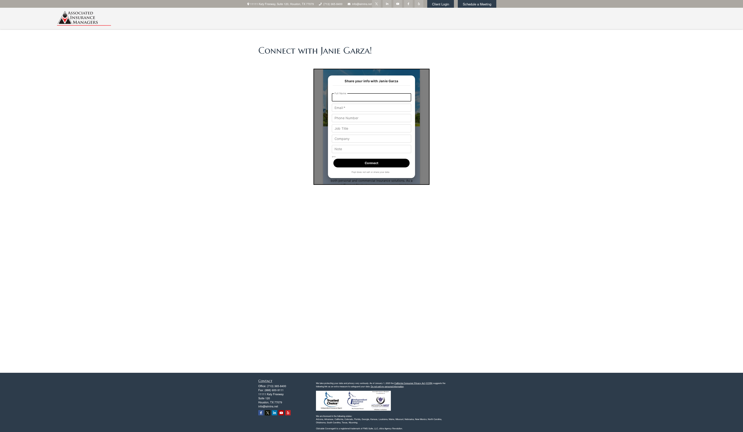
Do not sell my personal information (387, 386)
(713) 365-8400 (332, 4)
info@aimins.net (362, 4)
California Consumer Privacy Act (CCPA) (413, 383)
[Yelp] (419, 4)
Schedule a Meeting (477, 4)
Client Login (440, 4)
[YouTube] (397, 4)
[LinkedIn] (387, 4)
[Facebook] (408, 4)
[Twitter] (376, 4)
